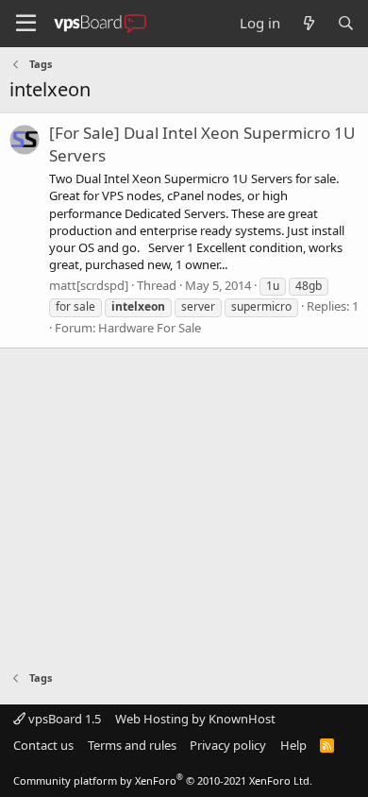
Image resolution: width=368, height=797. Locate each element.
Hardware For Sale (149, 327)
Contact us (43, 745)
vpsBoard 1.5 (63, 718)
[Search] (345, 23)
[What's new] (308, 23)
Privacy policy (228, 745)
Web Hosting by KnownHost (195, 718)
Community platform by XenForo (162, 780)
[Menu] (26, 23)
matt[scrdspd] (88, 285)
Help (293, 745)
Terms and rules (132, 745)
